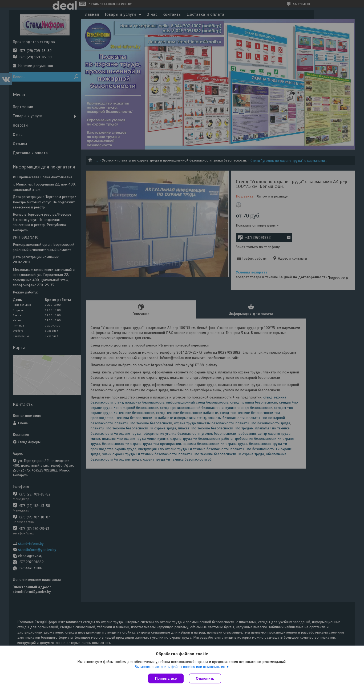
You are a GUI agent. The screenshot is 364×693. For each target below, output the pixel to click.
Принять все (166, 678)
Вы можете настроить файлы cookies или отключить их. (180, 667)
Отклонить (205, 678)
